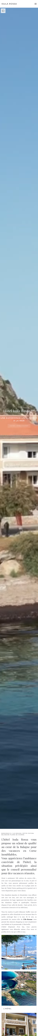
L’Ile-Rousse (27, 919)
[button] (36, 4)
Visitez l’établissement (19, 426)
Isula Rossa (9, 4)
